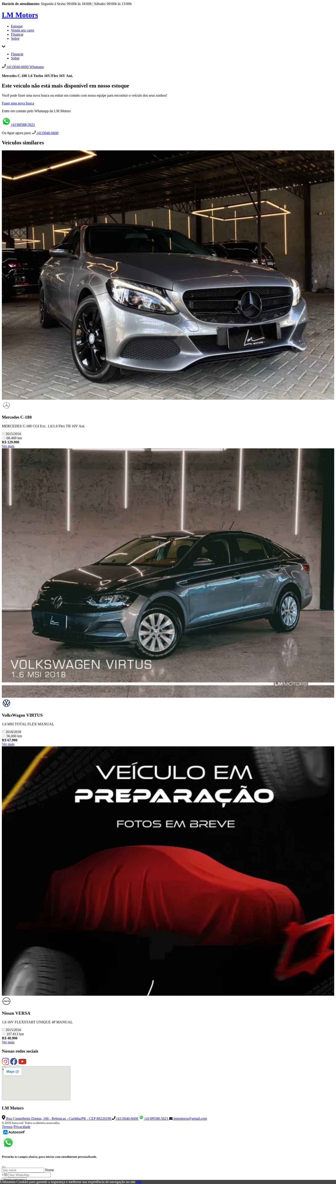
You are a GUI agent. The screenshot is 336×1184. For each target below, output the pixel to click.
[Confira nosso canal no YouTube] (22, 1064)
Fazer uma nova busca (18, 103)
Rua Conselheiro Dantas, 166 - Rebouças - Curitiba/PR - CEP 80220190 (58, 1118)
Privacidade (21, 1127)
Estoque (17, 26)
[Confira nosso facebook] (14, 1064)
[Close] (3, 1167)
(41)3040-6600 (47, 133)
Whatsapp (36, 67)
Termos (7, 1127)
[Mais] (3, 46)
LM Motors (20, 15)
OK (139, 1182)
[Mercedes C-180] (168, 275)
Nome (49, 1170)
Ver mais (8, 446)
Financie (17, 34)
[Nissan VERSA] (168, 871)
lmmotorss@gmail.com (190, 1118)
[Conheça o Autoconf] (14, 1134)
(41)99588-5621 (23, 125)
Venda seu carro (22, 30)
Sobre (15, 38)
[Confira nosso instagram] (6, 1064)
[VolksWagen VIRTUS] (168, 573)
